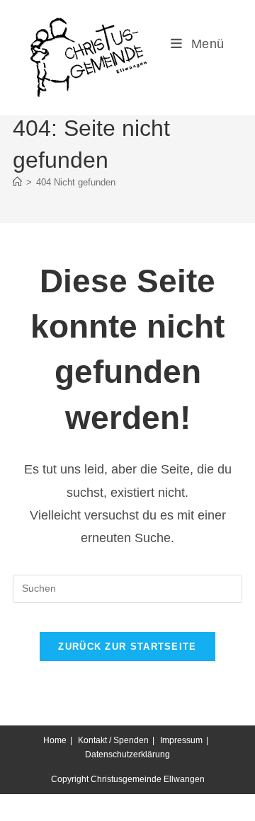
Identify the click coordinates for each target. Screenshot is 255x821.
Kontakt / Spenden (113, 740)
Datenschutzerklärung (127, 754)
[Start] (17, 182)
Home (55, 740)
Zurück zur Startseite (127, 646)
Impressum (181, 740)
